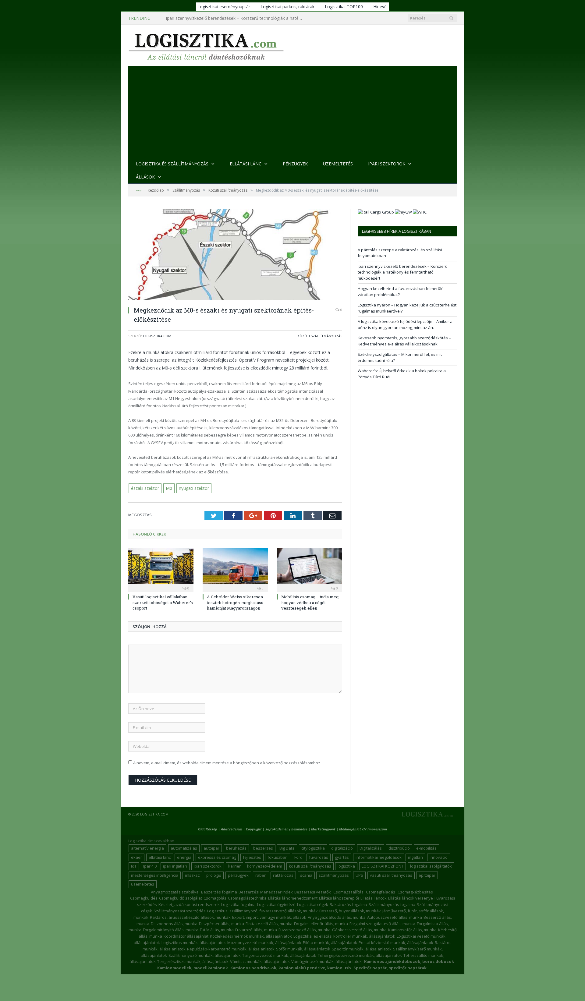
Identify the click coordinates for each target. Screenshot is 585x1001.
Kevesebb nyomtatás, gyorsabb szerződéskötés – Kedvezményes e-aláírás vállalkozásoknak (404, 341)
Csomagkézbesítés (415, 891)
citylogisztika (313, 847)
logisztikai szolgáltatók (431, 865)
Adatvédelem (231, 828)
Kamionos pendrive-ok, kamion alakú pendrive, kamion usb (290, 967)
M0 (167, 488)
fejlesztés (252, 856)
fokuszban (278, 856)
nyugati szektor (191, 488)
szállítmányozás (334, 874)
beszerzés (263, 847)
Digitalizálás (371, 847)
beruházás (236, 847)
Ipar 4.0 (150, 865)
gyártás (342, 856)
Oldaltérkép (207, 828)
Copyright (254, 828)
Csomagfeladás (380, 891)
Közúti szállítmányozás (319, 336)
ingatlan (415, 856)
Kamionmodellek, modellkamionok (192, 967)
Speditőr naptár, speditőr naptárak (390, 967)
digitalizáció (342, 847)
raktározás (283, 874)
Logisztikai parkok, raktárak (287, 6)
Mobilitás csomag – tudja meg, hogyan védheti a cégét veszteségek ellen (310, 602)
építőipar (427, 874)
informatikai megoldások (379, 856)
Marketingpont (323, 828)
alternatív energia (147, 847)
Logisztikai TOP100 (344, 6)
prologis (213, 874)
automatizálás (184, 847)
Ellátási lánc (245, 164)
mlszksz (192, 874)
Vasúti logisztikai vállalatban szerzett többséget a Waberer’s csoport (163, 602)
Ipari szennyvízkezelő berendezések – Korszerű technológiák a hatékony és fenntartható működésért (236, 18)
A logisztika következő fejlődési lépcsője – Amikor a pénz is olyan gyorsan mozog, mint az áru (405, 324)
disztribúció (399, 847)
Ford (298, 856)
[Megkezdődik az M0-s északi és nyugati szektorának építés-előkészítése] (235, 255)
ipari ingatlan (175, 865)
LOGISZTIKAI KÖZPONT (382, 865)
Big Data (287, 847)
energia (184, 856)
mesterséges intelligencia (154, 874)
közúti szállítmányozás (310, 865)
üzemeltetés (142, 883)
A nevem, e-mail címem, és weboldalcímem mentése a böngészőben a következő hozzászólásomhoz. (227, 762)
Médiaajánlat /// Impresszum (363, 828)
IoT (133, 865)
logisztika (346, 865)
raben (261, 874)
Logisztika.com (157, 336)
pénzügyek (238, 874)
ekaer (136, 856)
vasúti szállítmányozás (391, 874)
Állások (145, 177)
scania (306, 874)
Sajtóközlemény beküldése (286, 828)
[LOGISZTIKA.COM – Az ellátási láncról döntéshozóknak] (206, 45)
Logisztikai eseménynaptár (223, 6)
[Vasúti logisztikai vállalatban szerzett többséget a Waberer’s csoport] (160, 568)
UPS (359, 874)
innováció (439, 856)
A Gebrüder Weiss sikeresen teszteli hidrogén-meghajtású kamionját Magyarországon (235, 602)
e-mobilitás (426, 847)
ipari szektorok (208, 865)
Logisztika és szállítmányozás (172, 164)
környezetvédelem (264, 865)
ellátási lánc (160, 856)
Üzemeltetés (338, 164)
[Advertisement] (292, 111)
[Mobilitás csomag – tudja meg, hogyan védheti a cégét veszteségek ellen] (309, 568)
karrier (234, 865)
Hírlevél (380, 6)
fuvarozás (318, 856)
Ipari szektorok (386, 164)
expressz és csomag (217, 856)
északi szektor (144, 488)
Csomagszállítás (348, 891)
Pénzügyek (295, 164)
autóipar (211, 847)
